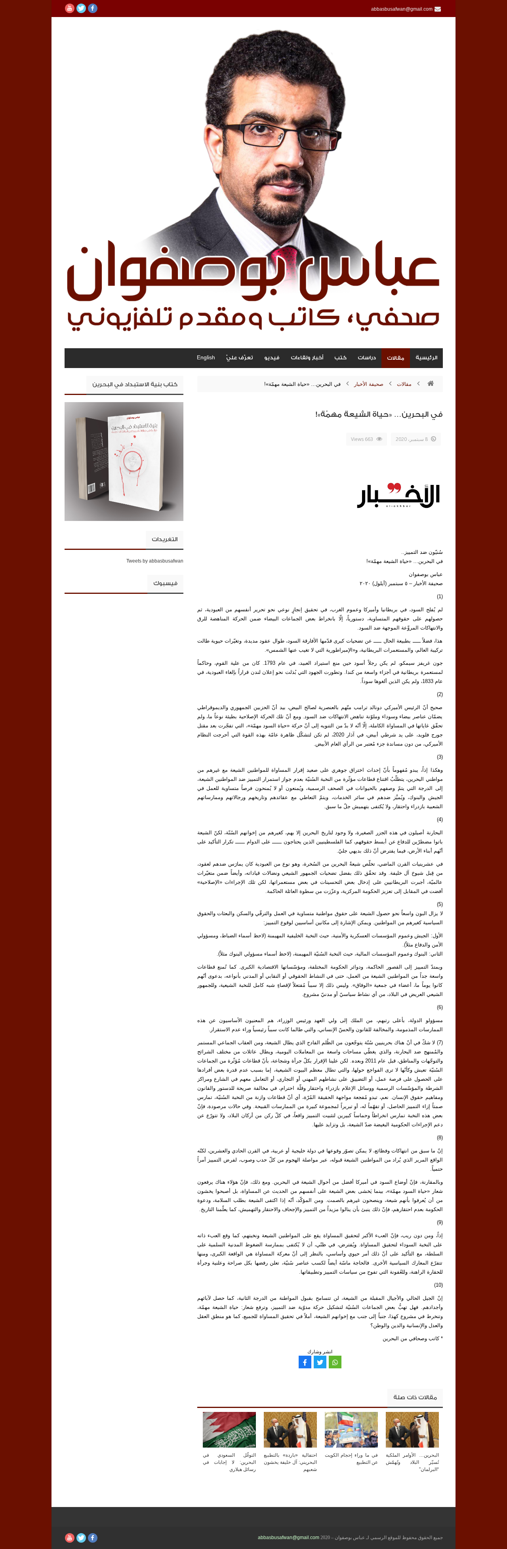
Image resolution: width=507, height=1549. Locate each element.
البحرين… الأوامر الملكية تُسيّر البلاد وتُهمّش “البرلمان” (412, 1462)
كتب (340, 358)
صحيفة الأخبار (368, 384)
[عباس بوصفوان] (254, 182)
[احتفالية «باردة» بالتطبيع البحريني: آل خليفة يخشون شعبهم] (290, 1429)
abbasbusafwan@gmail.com (288, 1537)
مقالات (395, 358)
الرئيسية (426, 358)
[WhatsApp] (335, 1362)
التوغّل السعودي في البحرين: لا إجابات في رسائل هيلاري (229, 1462)
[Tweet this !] (320, 1362)
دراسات (367, 358)
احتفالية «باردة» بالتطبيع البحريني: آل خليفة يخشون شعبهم (290, 1462)
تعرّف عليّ (239, 358)
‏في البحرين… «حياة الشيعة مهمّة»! (379, 414)
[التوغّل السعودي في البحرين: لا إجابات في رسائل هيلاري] (229, 1429)
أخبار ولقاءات (307, 358)
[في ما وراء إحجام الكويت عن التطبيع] (351, 1429)
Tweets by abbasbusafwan (154, 561)
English (206, 358)
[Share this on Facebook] (305, 1362)
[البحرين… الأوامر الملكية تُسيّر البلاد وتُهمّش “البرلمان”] (412, 1429)
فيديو (272, 358)
